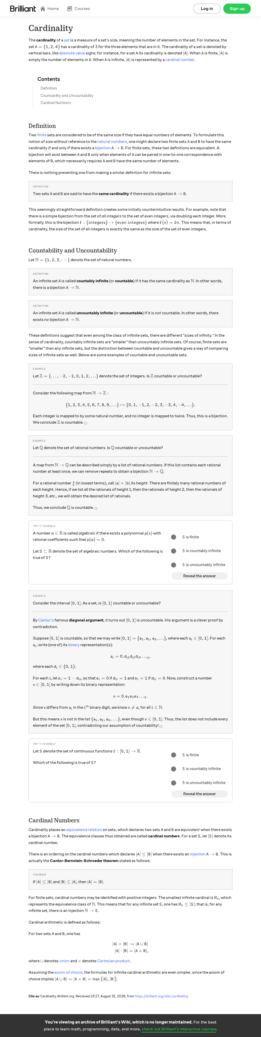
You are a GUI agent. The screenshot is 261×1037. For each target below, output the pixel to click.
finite (41, 135)
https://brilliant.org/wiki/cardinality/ (162, 996)
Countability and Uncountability (67, 95)
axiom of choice (68, 972)
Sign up (237, 8)
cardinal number (179, 59)
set (67, 40)
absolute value (72, 53)
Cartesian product (113, 961)
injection (197, 854)
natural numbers (112, 141)
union (64, 961)
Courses (82, 8)
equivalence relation (84, 829)
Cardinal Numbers (56, 102)
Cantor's (46, 620)
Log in (207, 8)
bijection (103, 148)
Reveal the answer (199, 576)
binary (74, 644)
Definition (49, 88)
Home (53, 8)
